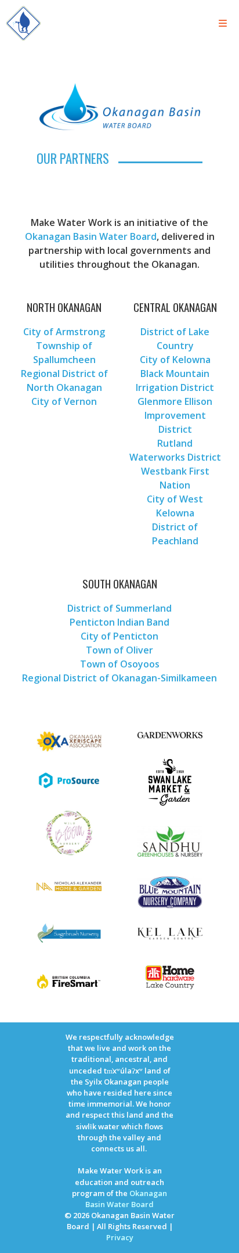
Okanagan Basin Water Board (91, 236)
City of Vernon (64, 401)
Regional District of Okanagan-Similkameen (119, 678)
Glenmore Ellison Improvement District (174, 415)
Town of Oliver (119, 650)
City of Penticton (119, 636)
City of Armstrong (64, 331)
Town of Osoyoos (120, 664)
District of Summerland (119, 608)
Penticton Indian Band (119, 622)
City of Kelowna (175, 359)
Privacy (119, 1237)
